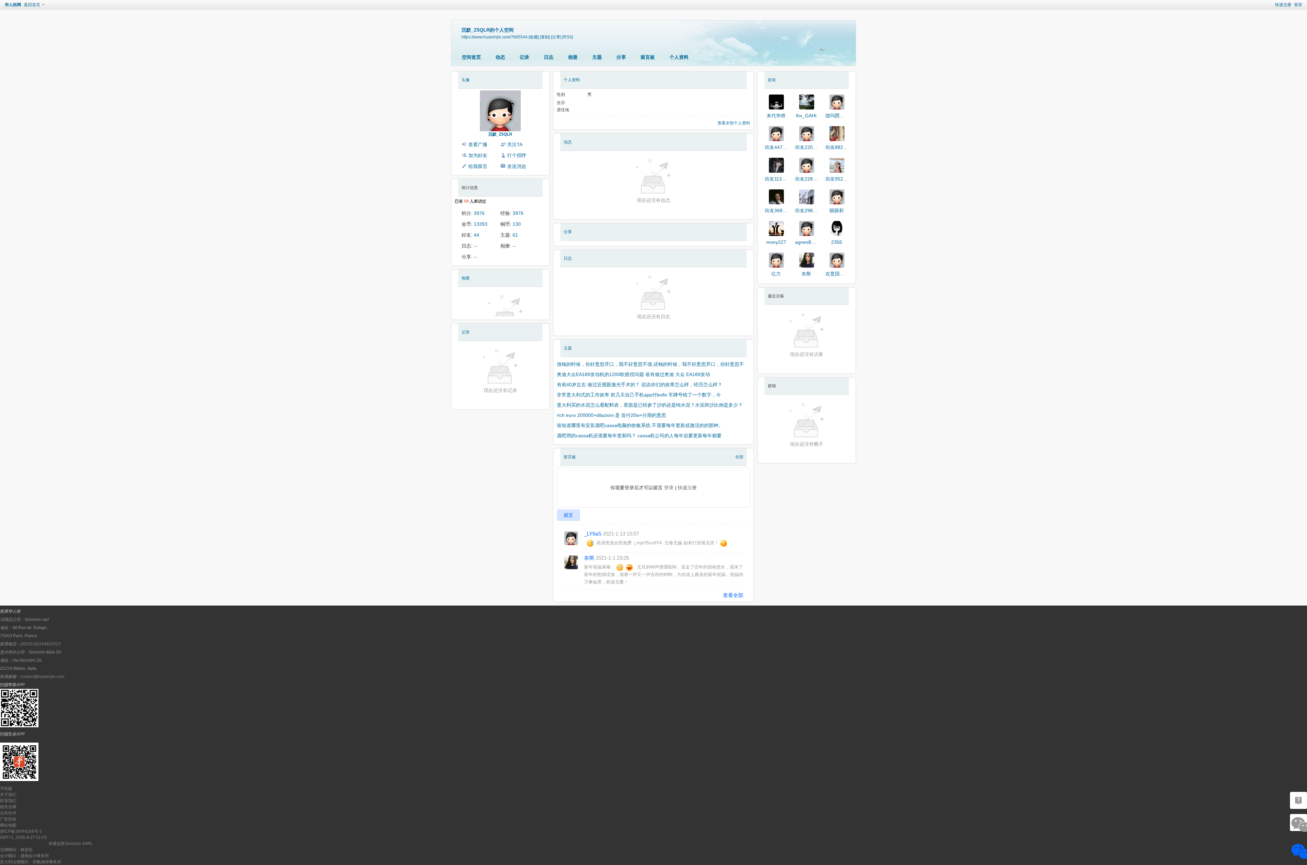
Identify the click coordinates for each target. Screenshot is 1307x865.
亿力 (776, 273)
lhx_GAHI (806, 115)
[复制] (545, 37)
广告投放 (8, 819)
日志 (548, 57)
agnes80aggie (810, 242)
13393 (480, 224)
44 (476, 235)
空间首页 (471, 57)
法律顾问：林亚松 (16, 849)
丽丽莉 (836, 210)
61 (515, 235)
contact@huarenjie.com (42, 676)
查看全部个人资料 (733, 123)
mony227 (776, 242)
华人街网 (13, 4)
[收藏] (534, 37)
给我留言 (477, 166)
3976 (479, 213)
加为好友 (477, 155)
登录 (1298, 4)
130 (517, 224)
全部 (739, 457)
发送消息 (516, 166)
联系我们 (8, 800)
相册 (573, 57)
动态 (500, 57)
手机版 (6, 788)
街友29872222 (810, 210)
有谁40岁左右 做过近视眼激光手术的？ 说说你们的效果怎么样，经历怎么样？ (639, 384)
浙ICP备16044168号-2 (21, 831)
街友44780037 (780, 147)
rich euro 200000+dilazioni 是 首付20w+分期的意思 (611, 415)
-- (475, 246)
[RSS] (567, 37)
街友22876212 (810, 179)
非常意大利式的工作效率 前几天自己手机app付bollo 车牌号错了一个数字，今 (639, 394)
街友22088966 (810, 147)
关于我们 (8, 794)
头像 (466, 80)
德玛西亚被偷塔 (842, 115)
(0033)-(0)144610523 (40, 644)
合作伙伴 (8, 813)
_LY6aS (592, 534)
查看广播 (477, 144)
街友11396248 (780, 179)
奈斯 (589, 558)
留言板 (648, 57)
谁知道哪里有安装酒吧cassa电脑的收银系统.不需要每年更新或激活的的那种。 (640, 425)
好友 (772, 80)
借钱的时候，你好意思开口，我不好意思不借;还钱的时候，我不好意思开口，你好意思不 (650, 364)
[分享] (556, 37)
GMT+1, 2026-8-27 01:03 (23, 837)
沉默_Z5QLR (500, 134)
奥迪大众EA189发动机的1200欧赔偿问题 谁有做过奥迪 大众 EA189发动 (633, 374)
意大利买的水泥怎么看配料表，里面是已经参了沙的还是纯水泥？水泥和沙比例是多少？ (650, 405)
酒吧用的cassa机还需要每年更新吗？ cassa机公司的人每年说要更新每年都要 (639, 435)
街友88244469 (841, 147)
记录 (524, 57)
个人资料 (679, 57)
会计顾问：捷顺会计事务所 (24, 855)
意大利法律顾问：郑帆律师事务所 (30, 862)
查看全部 (733, 595)
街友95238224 (841, 179)
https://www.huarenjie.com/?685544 (495, 37)
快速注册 (1283, 4)
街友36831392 (780, 210)
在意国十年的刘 (842, 273)
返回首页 (32, 4)
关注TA (514, 144)
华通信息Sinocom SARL (70, 843)
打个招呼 (516, 155)
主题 (597, 57)
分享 (621, 57)
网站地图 (8, 825)
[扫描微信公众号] (1298, 800)
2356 (836, 242)
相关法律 (8, 806)
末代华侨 (776, 115)
